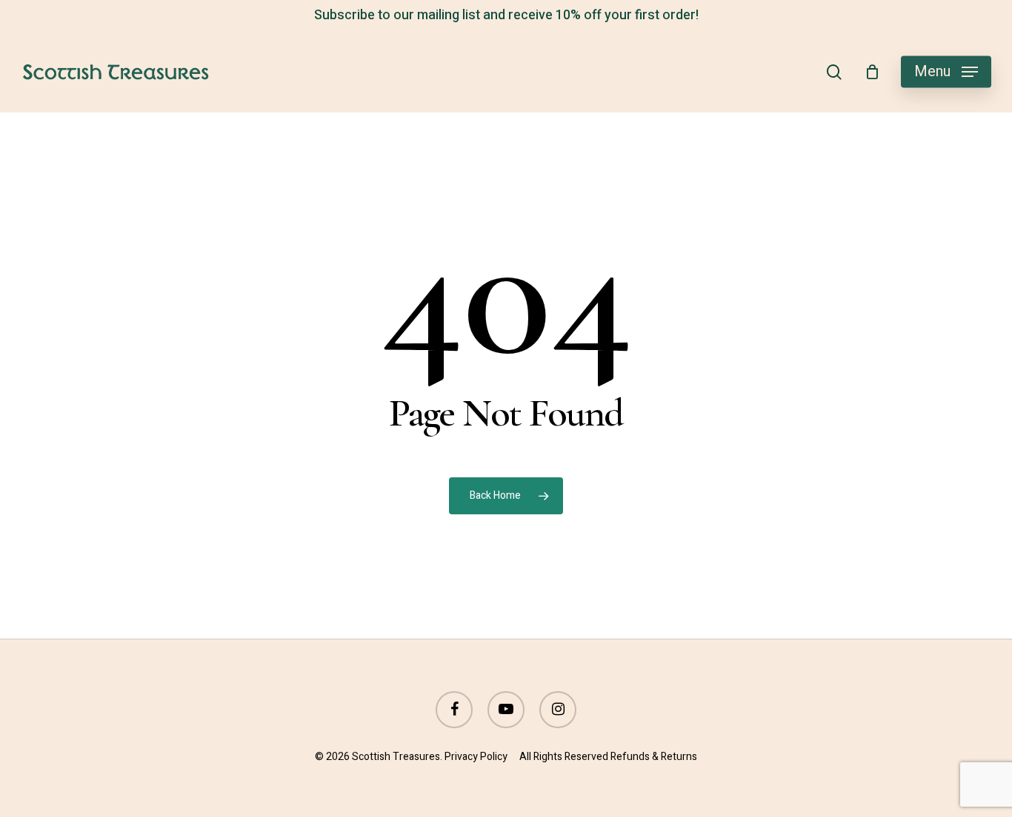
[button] (946, 72)
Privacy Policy (476, 756)
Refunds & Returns (653, 756)
